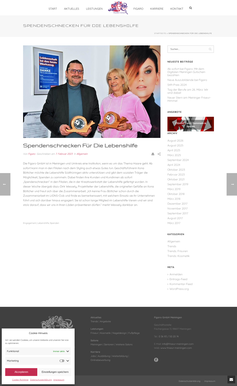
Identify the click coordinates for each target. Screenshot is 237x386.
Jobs (93, 356)
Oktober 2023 (176, 169)
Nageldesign (119, 333)
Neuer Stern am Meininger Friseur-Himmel (189, 99)
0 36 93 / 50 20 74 (169, 336)
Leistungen (94, 8)
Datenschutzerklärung (41, 379)
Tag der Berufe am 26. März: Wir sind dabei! (187, 91)
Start (53, 8)
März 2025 (174, 155)
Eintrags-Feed (178, 279)
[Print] (152, 154)
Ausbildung (104, 356)
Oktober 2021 (176, 179)
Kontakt (176, 8)
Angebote (105, 321)
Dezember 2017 (177, 203)
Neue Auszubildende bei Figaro (187, 79)
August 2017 (175, 218)
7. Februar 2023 (64, 153)
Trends (171, 246)
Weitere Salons (124, 344)
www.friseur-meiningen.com (176, 347)
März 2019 (173, 189)
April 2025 (173, 150)
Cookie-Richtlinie (20, 379)
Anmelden (176, 274)
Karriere (156, 8)
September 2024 (178, 159)
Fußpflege (134, 333)
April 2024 (173, 164)
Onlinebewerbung (100, 360)
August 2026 (175, 140)
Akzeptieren (21, 371)
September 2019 (177, 184)
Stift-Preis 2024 (177, 84)
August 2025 (175, 145)
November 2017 (177, 208)
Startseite (160, 33)
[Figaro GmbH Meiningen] (118, 8)
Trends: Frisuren (177, 251)
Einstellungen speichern (55, 371)
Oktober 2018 (176, 193)
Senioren (109, 344)
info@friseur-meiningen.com (178, 343)
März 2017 (173, 223)
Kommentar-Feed (181, 284)
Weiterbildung (120, 356)
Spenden (54, 223)
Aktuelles (71, 8)
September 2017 (177, 213)
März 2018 (173, 198)
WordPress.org (179, 288)
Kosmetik (105, 333)
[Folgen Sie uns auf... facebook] (156, 360)
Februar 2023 (176, 174)
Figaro (138, 8)
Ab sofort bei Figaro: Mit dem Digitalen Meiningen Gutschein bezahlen (186, 72)
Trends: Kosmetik (178, 255)
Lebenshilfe (43, 223)
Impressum (58, 379)
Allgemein (82, 153)
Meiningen (96, 344)
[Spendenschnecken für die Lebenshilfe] (91, 91)
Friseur (94, 333)
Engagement (29, 223)
